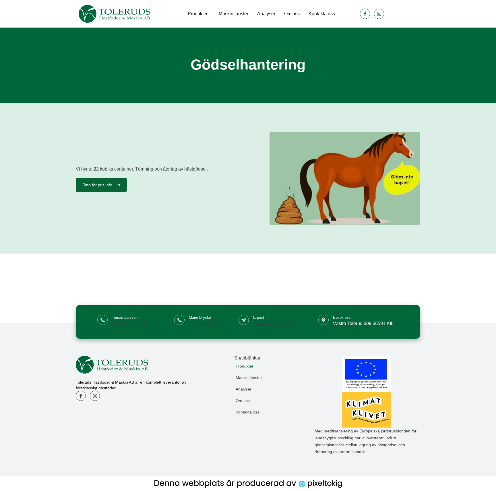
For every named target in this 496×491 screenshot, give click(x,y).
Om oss (292, 13)
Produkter (198, 13)
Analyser (266, 13)
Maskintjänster (233, 13)
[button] (274, 366)
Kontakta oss (322, 13)
